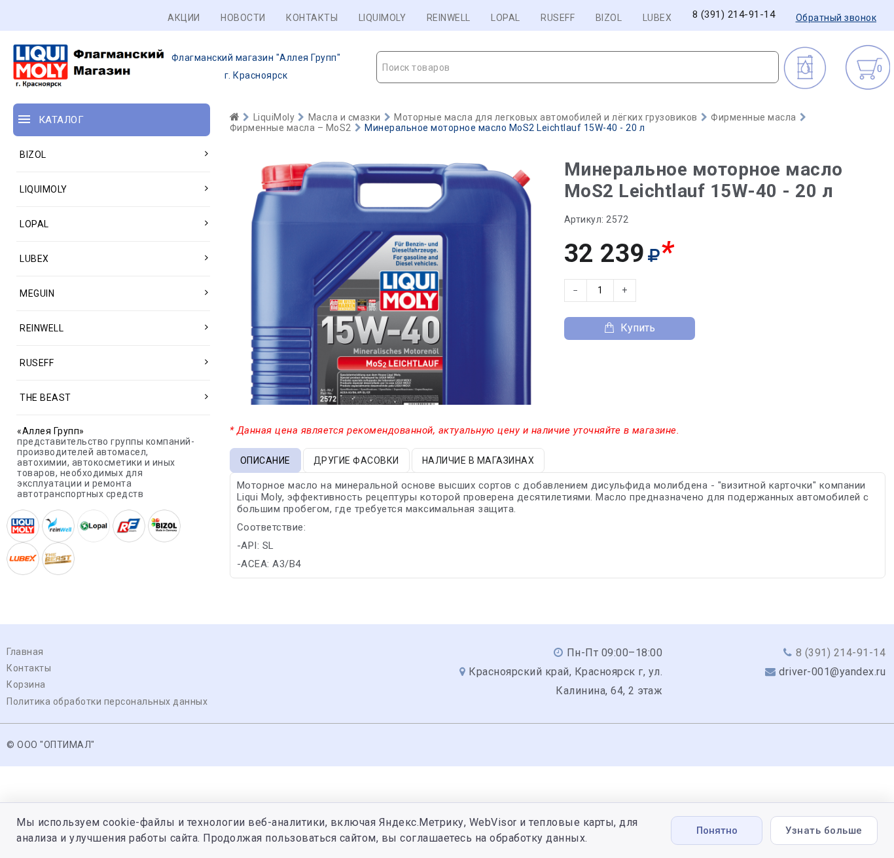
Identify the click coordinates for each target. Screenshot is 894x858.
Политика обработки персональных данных (107, 701)
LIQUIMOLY (382, 17)
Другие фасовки (356, 460)
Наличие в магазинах (478, 460)
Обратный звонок (836, 17)
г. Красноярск (256, 66)
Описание (265, 460)
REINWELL (449, 17)
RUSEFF (558, 17)
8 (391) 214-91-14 (734, 15)
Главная (25, 651)
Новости (243, 17)
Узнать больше (824, 830)
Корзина (26, 684)
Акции (184, 17)
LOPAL (505, 17)
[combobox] (577, 67)
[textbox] (577, 67)
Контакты (312, 17)
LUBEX (657, 17)
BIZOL (609, 17)
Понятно (717, 830)
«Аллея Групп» (50, 431)
